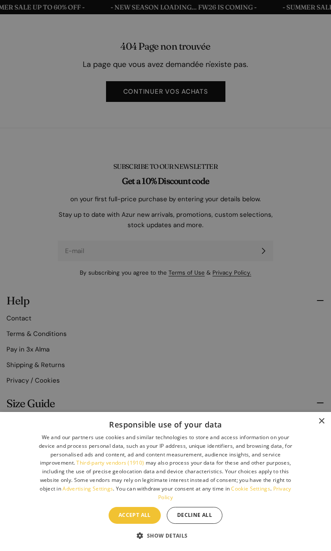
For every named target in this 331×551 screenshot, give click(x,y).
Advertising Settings (87, 488)
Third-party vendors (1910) (110, 462)
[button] (165, 535)
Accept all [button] (135, 515)
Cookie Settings (250, 488)
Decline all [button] (194, 515)
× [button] (321, 421)
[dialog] (165, 481)
